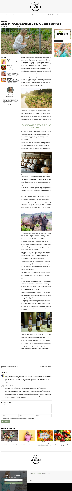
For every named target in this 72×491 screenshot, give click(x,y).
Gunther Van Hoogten (9, 374)
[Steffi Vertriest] (10, 90)
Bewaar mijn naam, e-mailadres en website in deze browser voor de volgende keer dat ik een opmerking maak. (18, 418)
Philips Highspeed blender (46, 366)
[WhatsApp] (64, 27)
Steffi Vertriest (5, 26)
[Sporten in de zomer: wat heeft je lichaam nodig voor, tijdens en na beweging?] (3, 73)
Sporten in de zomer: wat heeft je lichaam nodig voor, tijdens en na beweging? (13, 74)
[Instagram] (66, 18)
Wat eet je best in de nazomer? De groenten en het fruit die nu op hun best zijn (13, 68)
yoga (30, 256)
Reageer (6, 382)
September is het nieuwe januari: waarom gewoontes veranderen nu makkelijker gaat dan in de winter (13, 81)
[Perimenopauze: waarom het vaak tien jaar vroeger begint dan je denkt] (3, 61)
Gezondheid (4, 21)
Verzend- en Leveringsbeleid (58, 479)
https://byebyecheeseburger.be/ (10, 96)
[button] (69, 14)
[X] (70, 18)
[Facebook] (63, 18)
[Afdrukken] (67, 27)
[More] (69, 27)
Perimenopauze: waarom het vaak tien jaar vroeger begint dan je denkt (13, 61)
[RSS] (68, 18)
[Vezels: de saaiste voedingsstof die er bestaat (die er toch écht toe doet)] (9, 435)
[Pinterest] (62, 27)
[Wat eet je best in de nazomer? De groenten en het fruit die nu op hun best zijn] (3, 67)
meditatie (23, 258)
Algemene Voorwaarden (45, 479)
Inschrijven (14, 483)
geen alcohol (40, 59)
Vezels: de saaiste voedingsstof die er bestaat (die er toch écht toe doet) (9, 443)
